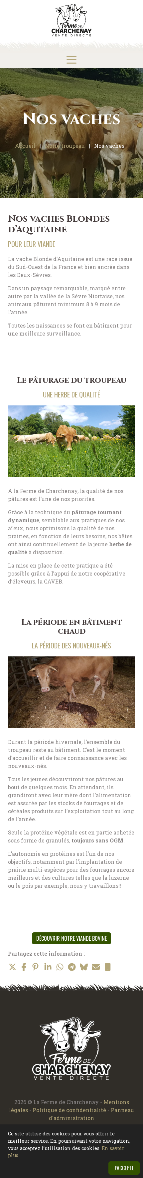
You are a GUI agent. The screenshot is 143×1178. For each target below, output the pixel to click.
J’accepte (124, 1168)
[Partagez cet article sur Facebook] (24, 967)
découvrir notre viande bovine (71, 938)
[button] (71, 59)
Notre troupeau (65, 145)
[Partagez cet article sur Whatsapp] (60, 967)
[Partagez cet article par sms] (108, 967)
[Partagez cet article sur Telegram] (72, 967)
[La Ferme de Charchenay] (71, 20)
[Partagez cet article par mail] (96, 967)
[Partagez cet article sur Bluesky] (84, 967)
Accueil (25, 145)
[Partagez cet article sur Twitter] (12, 967)
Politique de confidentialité (70, 1109)
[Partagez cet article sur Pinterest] (36, 967)
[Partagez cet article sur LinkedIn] (48, 967)
